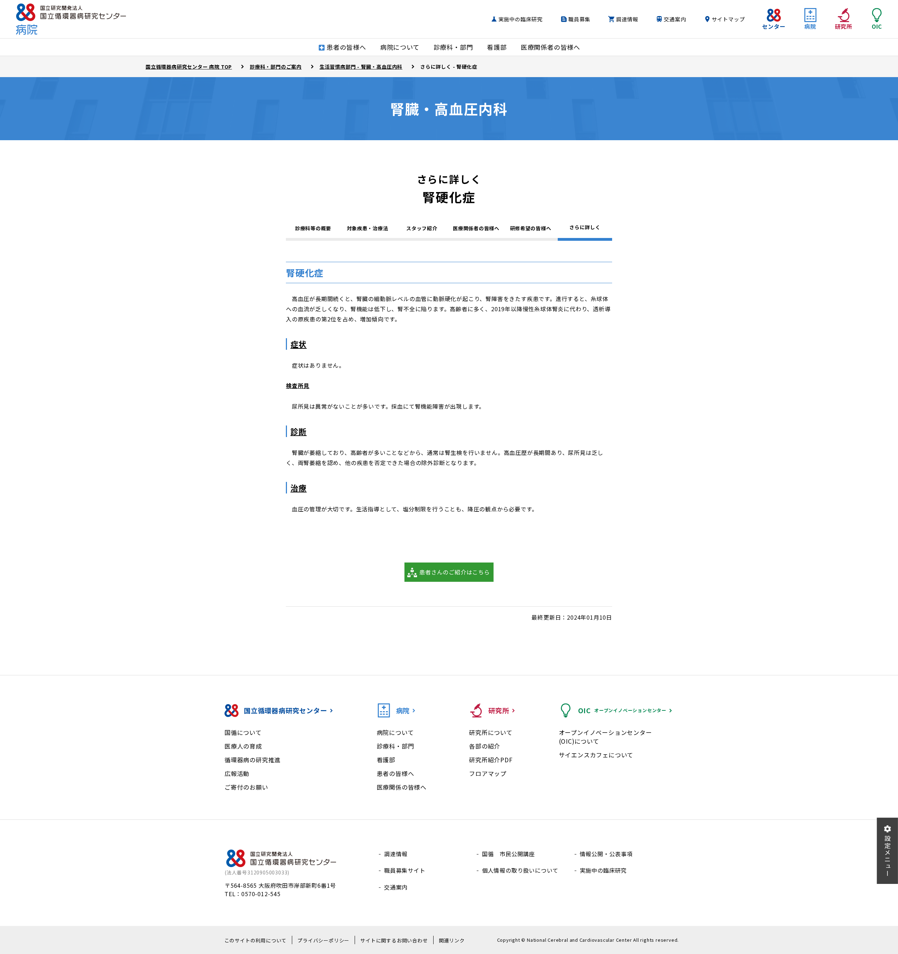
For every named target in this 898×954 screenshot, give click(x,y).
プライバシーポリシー (323, 940)
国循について (243, 732)
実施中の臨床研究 (520, 19)
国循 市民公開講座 (508, 854)
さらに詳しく (584, 227)
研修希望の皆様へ (530, 228)
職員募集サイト (404, 870)
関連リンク (452, 940)
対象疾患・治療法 (367, 228)
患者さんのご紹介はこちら (454, 572)
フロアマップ (488, 773)
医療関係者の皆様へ (476, 228)
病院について (395, 732)
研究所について (490, 732)
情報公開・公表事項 (606, 854)
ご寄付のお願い (246, 787)
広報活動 (236, 773)
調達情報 (627, 19)
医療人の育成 (243, 746)
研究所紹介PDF (490, 759)
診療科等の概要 (313, 228)
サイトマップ (728, 19)
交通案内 (675, 19)
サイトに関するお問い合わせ (394, 940)
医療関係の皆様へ (402, 787)
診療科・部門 (395, 746)
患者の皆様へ (395, 773)
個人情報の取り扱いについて (520, 870)
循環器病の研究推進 (252, 759)
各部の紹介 (484, 746)
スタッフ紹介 (421, 228)
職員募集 (579, 19)
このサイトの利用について (255, 940)
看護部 (386, 759)
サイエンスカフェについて (596, 754)
